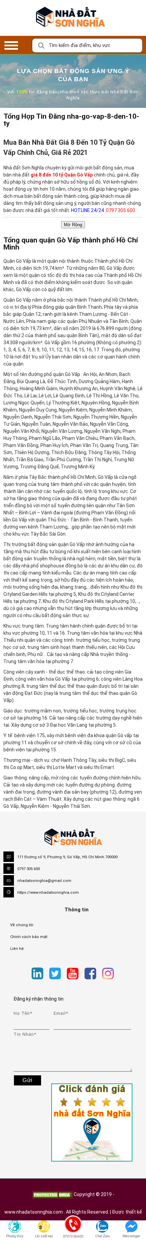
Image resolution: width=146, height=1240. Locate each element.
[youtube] (72, 973)
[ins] (120, 975)
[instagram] (108, 973)
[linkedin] (37, 973)
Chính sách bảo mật (28, 937)
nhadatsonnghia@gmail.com (44, 881)
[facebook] (90, 973)
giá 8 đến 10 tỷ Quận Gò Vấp (62, 175)
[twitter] (55, 973)
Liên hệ (17, 948)
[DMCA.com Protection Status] (52, 1194)
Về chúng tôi (21, 925)
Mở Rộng (73, 224)
